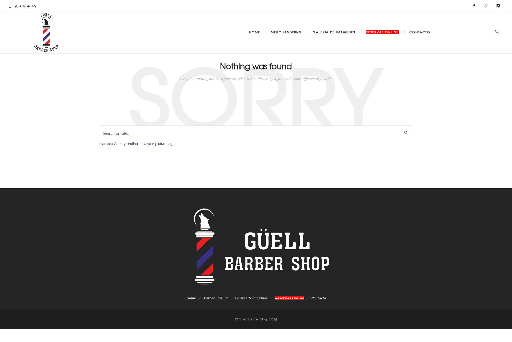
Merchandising (286, 32)
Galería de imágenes (334, 32)
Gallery (120, 143)
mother (132, 143)
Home (254, 32)
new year (146, 143)
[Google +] (486, 6)
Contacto (419, 32)
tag (170, 143)
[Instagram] (498, 6)
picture (160, 143)
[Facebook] (474, 6)
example (106, 143)
